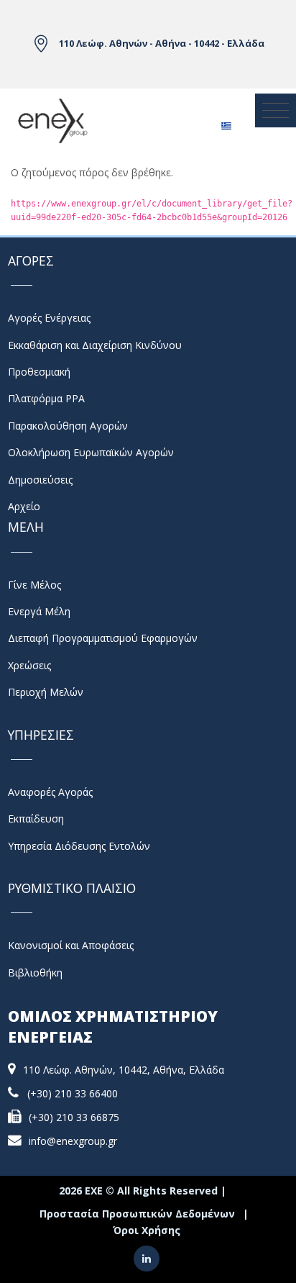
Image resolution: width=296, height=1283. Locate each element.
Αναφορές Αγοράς (50, 792)
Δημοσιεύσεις (40, 479)
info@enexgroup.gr (73, 1141)
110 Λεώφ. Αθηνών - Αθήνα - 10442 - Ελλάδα (161, 43)
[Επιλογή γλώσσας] (226, 121)
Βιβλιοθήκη (35, 972)
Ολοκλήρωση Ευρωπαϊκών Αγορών (91, 452)
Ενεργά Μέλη (39, 611)
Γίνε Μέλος (34, 584)
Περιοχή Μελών (45, 692)
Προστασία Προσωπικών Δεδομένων (137, 1213)
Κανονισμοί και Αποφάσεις (71, 945)
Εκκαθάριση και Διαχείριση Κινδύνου (95, 345)
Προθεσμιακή (39, 371)
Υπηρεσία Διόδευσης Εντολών (79, 846)
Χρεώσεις (29, 665)
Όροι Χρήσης (146, 1230)
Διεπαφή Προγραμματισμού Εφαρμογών (103, 638)
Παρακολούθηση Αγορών (68, 425)
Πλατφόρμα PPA (46, 398)
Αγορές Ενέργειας (49, 318)
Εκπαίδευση (36, 818)
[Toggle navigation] (275, 111)
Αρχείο (24, 506)
